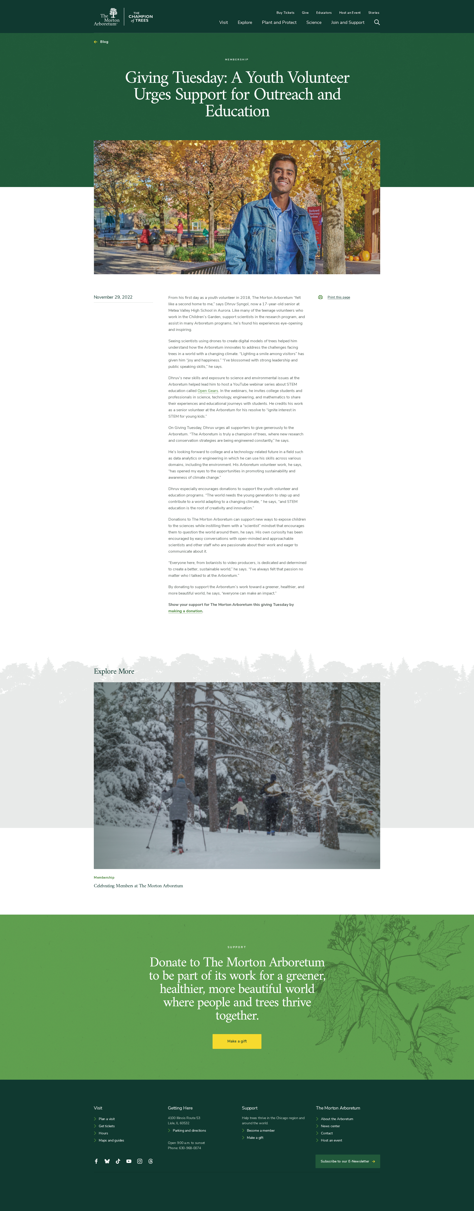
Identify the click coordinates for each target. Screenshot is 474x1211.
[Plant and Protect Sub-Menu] (300, 23)
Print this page (339, 297)
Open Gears (208, 390)
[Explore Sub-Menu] (255, 23)
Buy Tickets (285, 13)
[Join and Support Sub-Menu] (368, 23)
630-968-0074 (190, 1148)
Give (305, 13)
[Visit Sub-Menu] (231, 23)
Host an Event (350, 13)
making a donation (185, 611)
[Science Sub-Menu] (325, 23)
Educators (324, 13)
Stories (373, 13)
